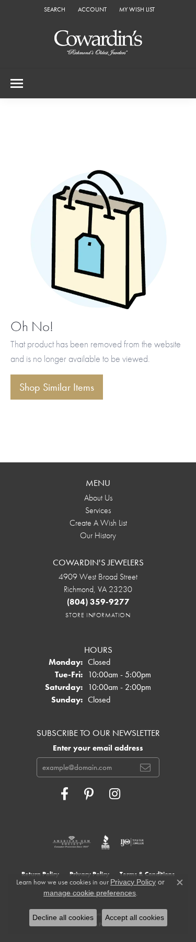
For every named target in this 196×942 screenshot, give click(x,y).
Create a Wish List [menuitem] (98, 522)
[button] (53, 9)
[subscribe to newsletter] (145, 767)
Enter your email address (98, 748)
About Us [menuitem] (98, 497)
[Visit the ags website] (71, 842)
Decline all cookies (63, 917)
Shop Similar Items (56, 387)
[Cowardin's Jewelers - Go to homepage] (98, 43)
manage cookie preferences (89, 893)
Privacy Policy (133, 882)
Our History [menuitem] (98, 535)
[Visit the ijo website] (132, 842)
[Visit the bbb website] (105, 842)
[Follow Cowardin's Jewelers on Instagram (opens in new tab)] (114, 794)
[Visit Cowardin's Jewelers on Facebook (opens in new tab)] (64, 794)
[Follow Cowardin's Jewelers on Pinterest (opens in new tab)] (89, 794)
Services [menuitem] (98, 510)
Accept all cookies (134, 917)
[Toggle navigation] (16, 83)
